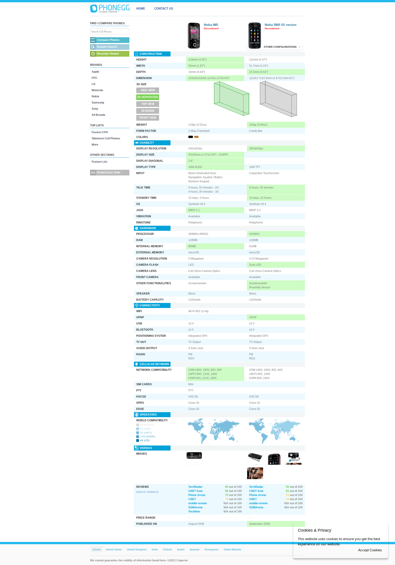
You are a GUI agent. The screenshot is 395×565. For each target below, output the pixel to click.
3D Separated (147, 97)
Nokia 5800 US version (280, 25)
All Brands (98, 115)
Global (97, 549)
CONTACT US (163, 8)
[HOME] (109, 9)
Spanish (195, 549)
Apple (95, 71)
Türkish (167, 549)
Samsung (98, 102)
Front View (147, 117)
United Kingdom (137, 549)
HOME (140, 8)
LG (93, 84)
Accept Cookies (370, 550)
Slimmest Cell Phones (106, 138)
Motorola (97, 90)
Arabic (181, 549)
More (95, 144)
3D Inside (148, 110)
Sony (95, 108)
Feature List (99, 161)
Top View (147, 104)
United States (114, 549)
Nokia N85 (211, 25)
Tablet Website (232, 549)
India (155, 549)
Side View (148, 90)
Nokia (95, 96)
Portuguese (212, 549)
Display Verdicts (147, 492)
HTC (94, 78)
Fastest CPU (100, 132)
